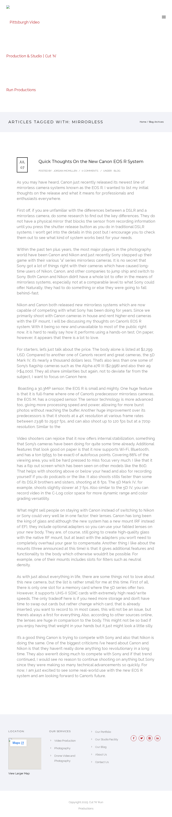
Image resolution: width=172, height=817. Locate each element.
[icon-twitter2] (143, 738)
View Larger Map (19, 773)
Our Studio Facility (106, 739)
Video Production (65, 740)
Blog (116, 170)
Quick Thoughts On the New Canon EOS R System (91, 161)
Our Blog (101, 747)
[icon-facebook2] (135, 738)
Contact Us (102, 762)
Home (143, 122)
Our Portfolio (103, 731)
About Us (101, 754)
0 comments (90, 170)
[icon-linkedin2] (159, 738)
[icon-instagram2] (151, 738)
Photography (62, 748)
